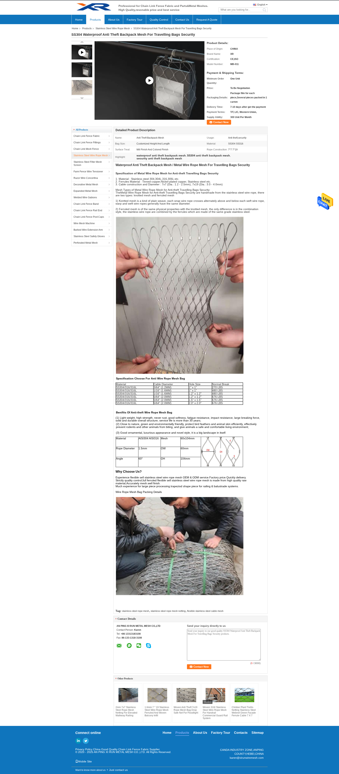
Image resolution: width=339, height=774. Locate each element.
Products (95, 19)
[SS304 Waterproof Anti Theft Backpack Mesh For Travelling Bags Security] (81, 70)
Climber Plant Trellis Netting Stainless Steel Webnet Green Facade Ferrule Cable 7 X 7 (244, 711)
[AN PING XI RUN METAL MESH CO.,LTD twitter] (86, 741)
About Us (113, 19)
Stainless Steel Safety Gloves (89, 236)
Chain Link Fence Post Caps (89, 217)
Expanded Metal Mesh (86, 191)
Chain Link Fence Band (86, 204)
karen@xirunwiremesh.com (247, 757)
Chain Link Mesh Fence (86, 149)
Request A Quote (206, 19)
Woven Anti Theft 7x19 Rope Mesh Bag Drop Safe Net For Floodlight (186, 710)
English (261, 4)
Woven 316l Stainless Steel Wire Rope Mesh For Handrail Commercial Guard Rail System (215, 713)
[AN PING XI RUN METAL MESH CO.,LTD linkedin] (78, 741)
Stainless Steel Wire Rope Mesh (113, 28)
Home (79, 19)
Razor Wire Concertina (86, 178)
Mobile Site (85, 761)
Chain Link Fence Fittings (87, 142)
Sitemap (258, 732)
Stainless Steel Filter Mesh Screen (88, 163)
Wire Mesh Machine (84, 223)
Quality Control (159, 19)
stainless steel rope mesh (135, 611)
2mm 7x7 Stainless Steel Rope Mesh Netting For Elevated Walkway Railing (126, 711)
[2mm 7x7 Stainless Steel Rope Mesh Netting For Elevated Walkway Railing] (128, 695)
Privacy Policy (83, 749)
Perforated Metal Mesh (86, 242)
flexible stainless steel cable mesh (205, 611)
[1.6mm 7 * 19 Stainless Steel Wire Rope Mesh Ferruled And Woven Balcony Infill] (157, 695)
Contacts (241, 732)
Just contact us (118, 769)
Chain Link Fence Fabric (87, 136)
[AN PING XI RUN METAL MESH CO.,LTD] (93, 7)
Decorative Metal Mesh (86, 184)
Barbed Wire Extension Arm (88, 229)
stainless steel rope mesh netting (168, 611)
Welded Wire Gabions (85, 197)
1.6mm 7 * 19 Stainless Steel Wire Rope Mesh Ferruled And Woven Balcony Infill (157, 711)
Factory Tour (134, 19)
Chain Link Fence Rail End (88, 210)
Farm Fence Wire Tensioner (88, 171)
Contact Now (221, 122)
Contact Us (182, 19)
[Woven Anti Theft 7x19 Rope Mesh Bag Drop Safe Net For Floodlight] (186, 695)
